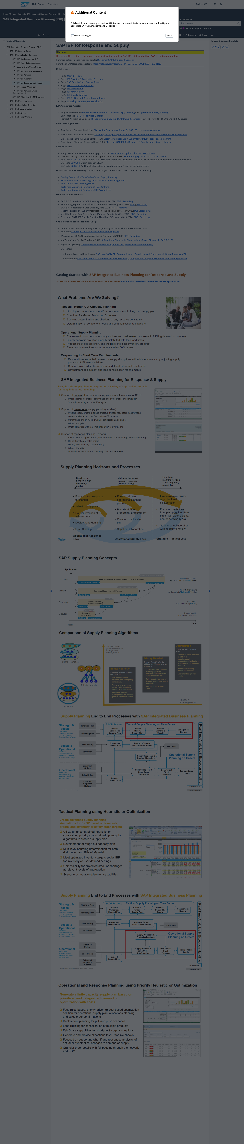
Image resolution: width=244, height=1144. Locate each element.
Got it (169, 35)
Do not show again (82, 35)
